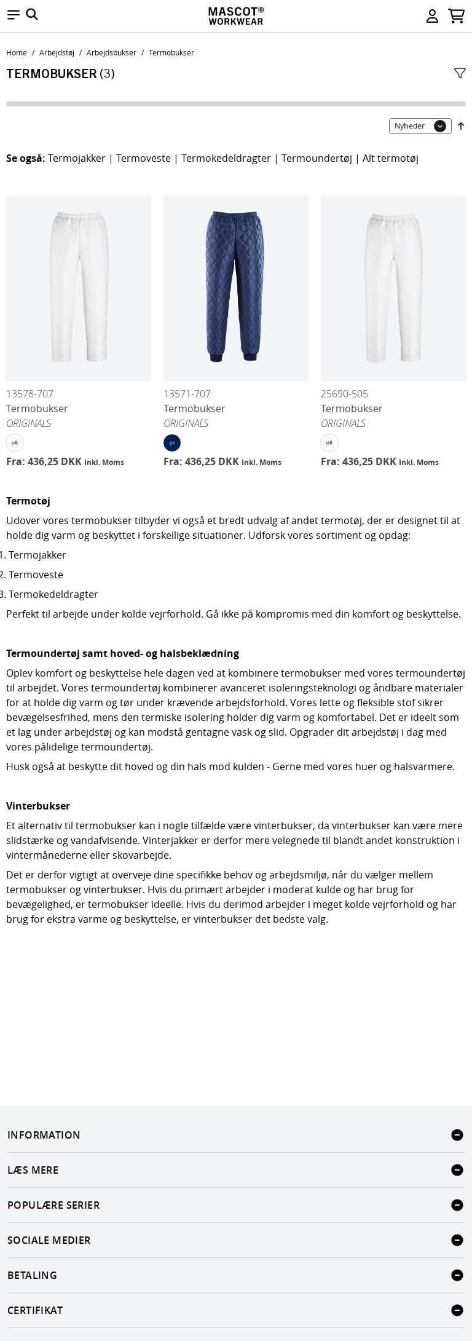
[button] (13, 16)
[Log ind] (432, 16)
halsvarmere (423, 766)
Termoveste (143, 158)
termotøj (341, 520)
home (16, 52)
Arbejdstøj (56, 52)
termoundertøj (430, 673)
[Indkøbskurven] (456, 16)
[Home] (236, 16)
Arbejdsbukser (111, 52)
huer (367, 766)
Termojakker (77, 158)
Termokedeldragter (226, 158)
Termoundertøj (316, 158)
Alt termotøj (391, 158)
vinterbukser (283, 825)
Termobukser (171, 52)
